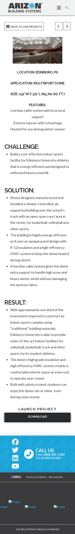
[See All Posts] (24, 26)
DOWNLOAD (37, 416)
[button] (57, 7)
